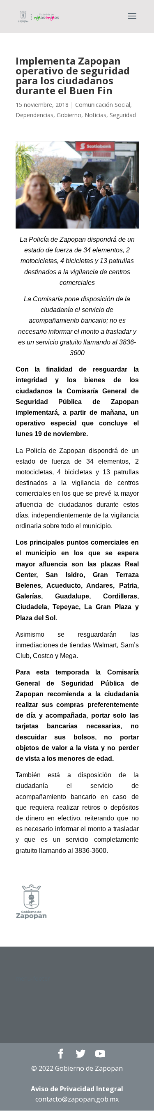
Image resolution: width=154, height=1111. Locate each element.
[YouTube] (100, 1054)
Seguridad (123, 115)
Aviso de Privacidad (77, 1088)
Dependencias (34, 115)
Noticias (95, 115)
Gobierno (69, 115)
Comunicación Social (102, 105)
